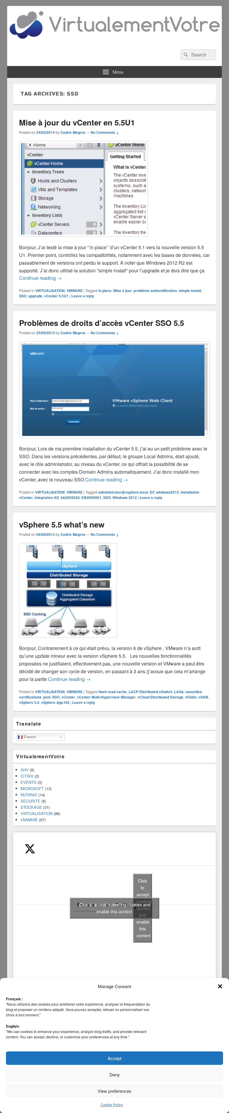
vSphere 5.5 (29, 702)
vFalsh (190, 697)
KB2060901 (91, 497)
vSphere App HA (55, 702)
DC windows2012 (164, 492)
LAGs (179, 691)
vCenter (68, 697)
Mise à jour (122, 290)
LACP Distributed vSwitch (150, 691)
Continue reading (40, 277)
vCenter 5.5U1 (56, 296)
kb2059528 (70, 497)
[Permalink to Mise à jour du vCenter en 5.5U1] (83, 239)
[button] (220, 986)
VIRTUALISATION (50, 290)
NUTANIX (29, 795)
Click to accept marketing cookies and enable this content (114, 908)
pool (46, 697)
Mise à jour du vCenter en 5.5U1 (77, 122)
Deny (114, 1074)
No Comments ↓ (105, 132)
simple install (190, 290)
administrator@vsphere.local (123, 492)
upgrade (35, 296)
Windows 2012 (124, 497)
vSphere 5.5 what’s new (61, 524)
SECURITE (30, 801)
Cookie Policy (111, 1104)
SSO (23, 296)
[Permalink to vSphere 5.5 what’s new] (68, 640)
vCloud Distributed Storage (160, 697)
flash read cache (112, 691)
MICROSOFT (32, 788)
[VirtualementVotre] (114, 41)
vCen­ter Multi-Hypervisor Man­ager (106, 697)
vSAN (203, 697)
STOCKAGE (31, 807)
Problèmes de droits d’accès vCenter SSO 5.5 (101, 322)
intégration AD (47, 497)
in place (105, 290)
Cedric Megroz (73, 132)
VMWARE (74, 290)
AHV (25, 770)
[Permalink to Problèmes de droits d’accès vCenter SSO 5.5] (114, 440)
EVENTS (28, 782)
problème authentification (155, 290)
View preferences (114, 1091)
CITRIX (27, 776)
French (29, 737)
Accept (114, 1058)
